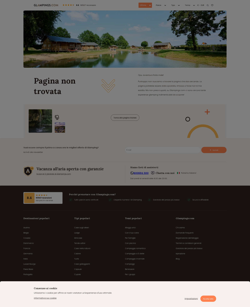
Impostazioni (191, 298)
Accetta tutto (208, 299)
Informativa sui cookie (45, 298)
